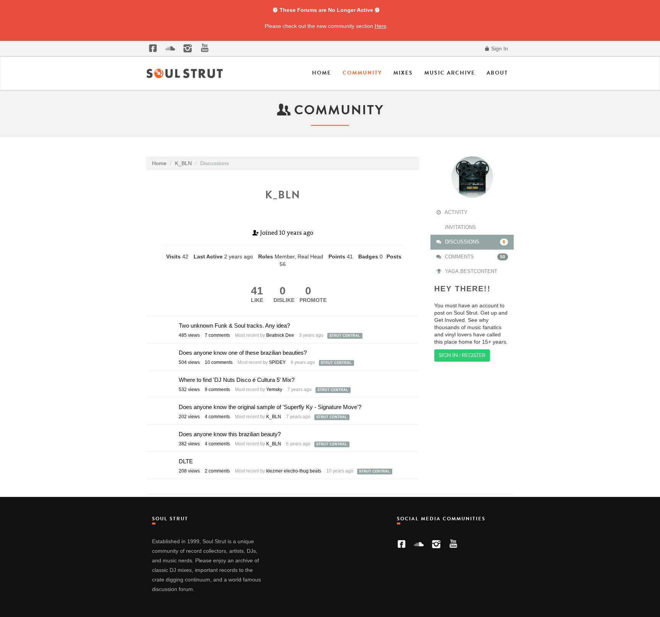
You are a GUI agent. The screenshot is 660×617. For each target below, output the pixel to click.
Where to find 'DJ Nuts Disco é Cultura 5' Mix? (236, 380)
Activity (455, 212)
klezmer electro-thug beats (293, 471)
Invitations (459, 227)
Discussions (474, 242)
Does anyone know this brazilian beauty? (230, 434)
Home (321, 73)
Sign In (499, 48)
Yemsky (274, 389)
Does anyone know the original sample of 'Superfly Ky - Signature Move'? (270, 407)
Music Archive (449, 73)
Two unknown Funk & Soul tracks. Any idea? (234, 325)
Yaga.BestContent (470, 271)
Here (381, 26)
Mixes (403, 73)
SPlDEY (277, 362)
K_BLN (273, 416)
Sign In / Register (462, 355)
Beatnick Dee (280, 335)
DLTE (186, 461)
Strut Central (344, 336)
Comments (474, 257)
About (497, 73)
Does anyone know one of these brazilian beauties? (243, 352)
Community (362, 73)
